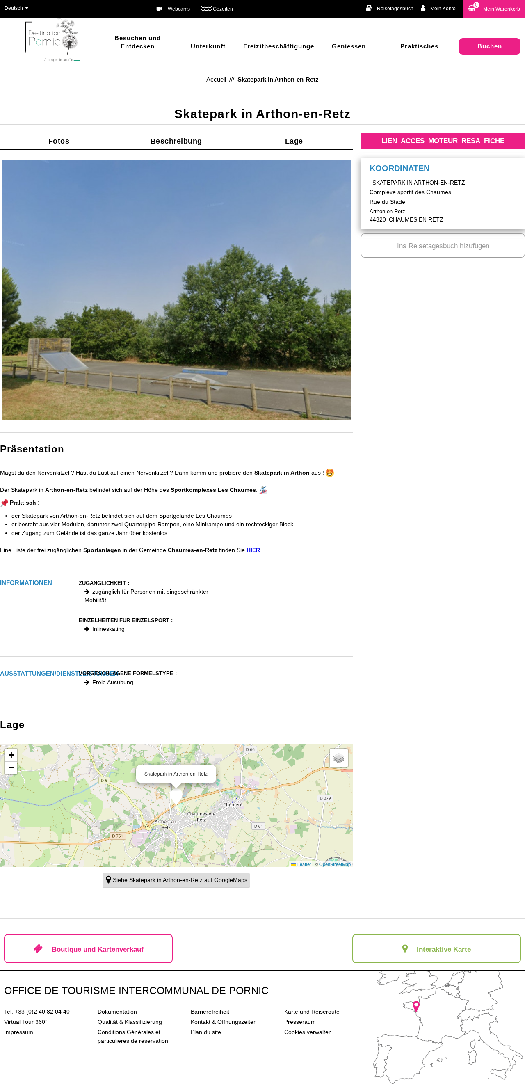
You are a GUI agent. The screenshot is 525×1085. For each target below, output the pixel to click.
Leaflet (303, 864)
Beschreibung (176, 141)
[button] (494, 9)
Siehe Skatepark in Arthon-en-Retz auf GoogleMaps (180, 880)
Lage (294, 141)
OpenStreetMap (335, 864)
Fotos (59, 141)
